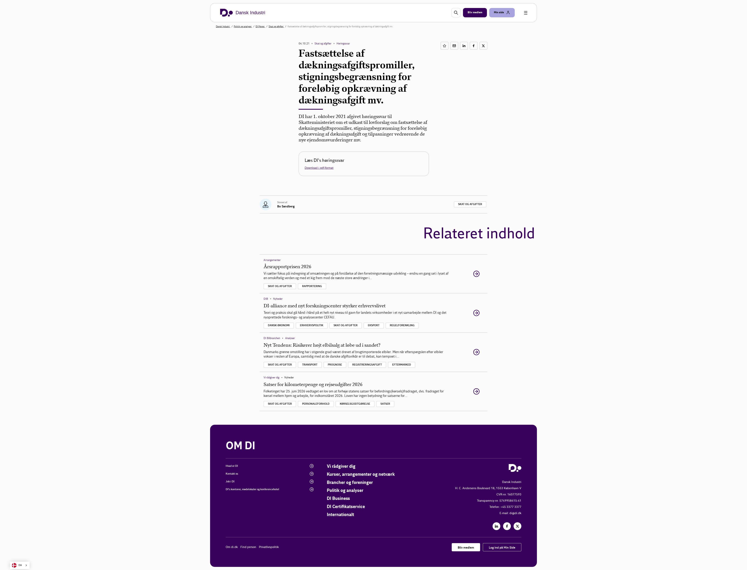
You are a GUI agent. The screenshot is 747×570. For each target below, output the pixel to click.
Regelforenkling (402, 325)
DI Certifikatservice (346, 507)
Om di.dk (232, 547)
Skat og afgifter (276, 26)
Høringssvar (343, 43)
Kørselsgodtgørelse (355, 403)
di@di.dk (515, 513)
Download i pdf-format (319, 168)
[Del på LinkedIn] (464, 46)
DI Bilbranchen (272, 338)
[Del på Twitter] (483, 46)
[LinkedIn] (496, 526)
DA (20, 565)
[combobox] (20, 565)
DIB (266, 298)
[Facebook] (507, 526)
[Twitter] (517, 526)
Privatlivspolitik (269, 547)
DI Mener (260, 26)
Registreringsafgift (367, 364)
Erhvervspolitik (311, 325)
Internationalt (340, 515)
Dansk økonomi (279, 325)
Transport (309, 364)
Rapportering (312, 286)
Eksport (374, 325)
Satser (385, 403)
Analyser (290, 338)
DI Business (338, 498)
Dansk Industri (223, 26)
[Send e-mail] (454, 46)
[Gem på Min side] (444, 46)
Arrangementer (272, 260)
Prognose (335, 364)
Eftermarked (401, 364)
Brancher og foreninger (350, 482)
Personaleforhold (316, 403)
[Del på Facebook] (474, 46)
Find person (248, 547)
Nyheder (278, 298)
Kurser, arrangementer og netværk (361, 474)
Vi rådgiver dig (271, 377)
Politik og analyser (243, 26)
